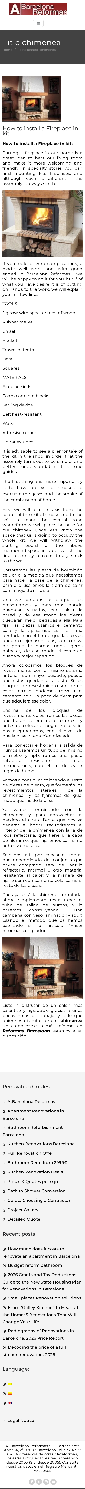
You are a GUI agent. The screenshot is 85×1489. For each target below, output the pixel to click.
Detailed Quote (23, 1219)
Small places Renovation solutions (44, 1298)
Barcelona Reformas (48, 273)
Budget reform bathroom (35, 1265)
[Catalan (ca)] (7, 1393)
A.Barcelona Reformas (31, 1101)
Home (7, 50)
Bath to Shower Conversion (36, 1190)
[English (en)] (7, 1402)
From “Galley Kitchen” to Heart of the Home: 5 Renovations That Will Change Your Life (40, 1314)
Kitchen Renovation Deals (35, 1172)
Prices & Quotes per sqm (33, 1181)
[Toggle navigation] (38, 23)
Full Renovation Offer (30, 1153)
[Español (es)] (7, 1383)
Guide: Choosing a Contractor (38, 1200)
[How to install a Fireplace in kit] (31, 101)
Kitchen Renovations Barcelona (41, 1143)
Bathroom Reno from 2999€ (37, 1162)
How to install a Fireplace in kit (40, 131)
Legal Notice (20, 1420)
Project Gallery (22, 1209)
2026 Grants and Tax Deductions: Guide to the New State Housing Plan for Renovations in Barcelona (42, 1282)
